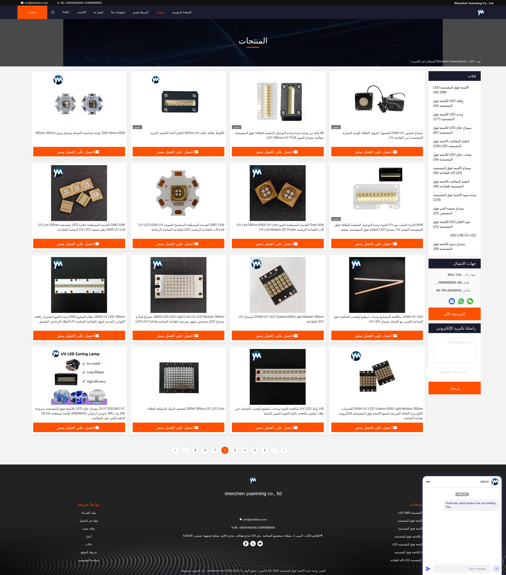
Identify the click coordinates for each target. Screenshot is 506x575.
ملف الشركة (88, 512)
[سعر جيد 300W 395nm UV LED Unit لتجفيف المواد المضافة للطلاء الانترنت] (179, 377)
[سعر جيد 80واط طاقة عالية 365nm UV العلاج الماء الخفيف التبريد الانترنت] (179, 101)
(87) (452, 130)
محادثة (32, 12)
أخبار (89, 536)
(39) (451, 184)
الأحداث (81, 12)
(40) (451, 90)
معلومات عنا (118, 12)
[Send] (428, 568)
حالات (88, 544)
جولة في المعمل (88, 520)
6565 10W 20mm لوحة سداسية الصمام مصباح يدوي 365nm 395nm (80, 133)
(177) (448, 117)
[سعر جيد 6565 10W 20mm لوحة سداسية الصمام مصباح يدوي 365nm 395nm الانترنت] (79, 101)
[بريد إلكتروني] (451, 301)
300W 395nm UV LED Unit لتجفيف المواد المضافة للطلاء (185, 408)
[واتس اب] (461, 301)
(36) (452, 157)
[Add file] (496, 568)
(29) (463, 235)
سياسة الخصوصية (88, 560)
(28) (449, 246)
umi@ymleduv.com (37, 2)
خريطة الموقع (89, 552)
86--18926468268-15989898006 (81, 2)
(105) (451, 144)
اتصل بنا (98, 12)
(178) (454, 197)
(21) (451, 224)
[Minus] (428, 481)
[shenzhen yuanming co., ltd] (480, 12)
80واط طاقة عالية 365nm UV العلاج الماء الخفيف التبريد (187, 133)
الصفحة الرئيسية (181, 12)
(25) (448, 211)
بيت (478, 61)
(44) (448, 103)
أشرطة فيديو (140, 12)
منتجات (160, 12)
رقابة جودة (89, 528)
